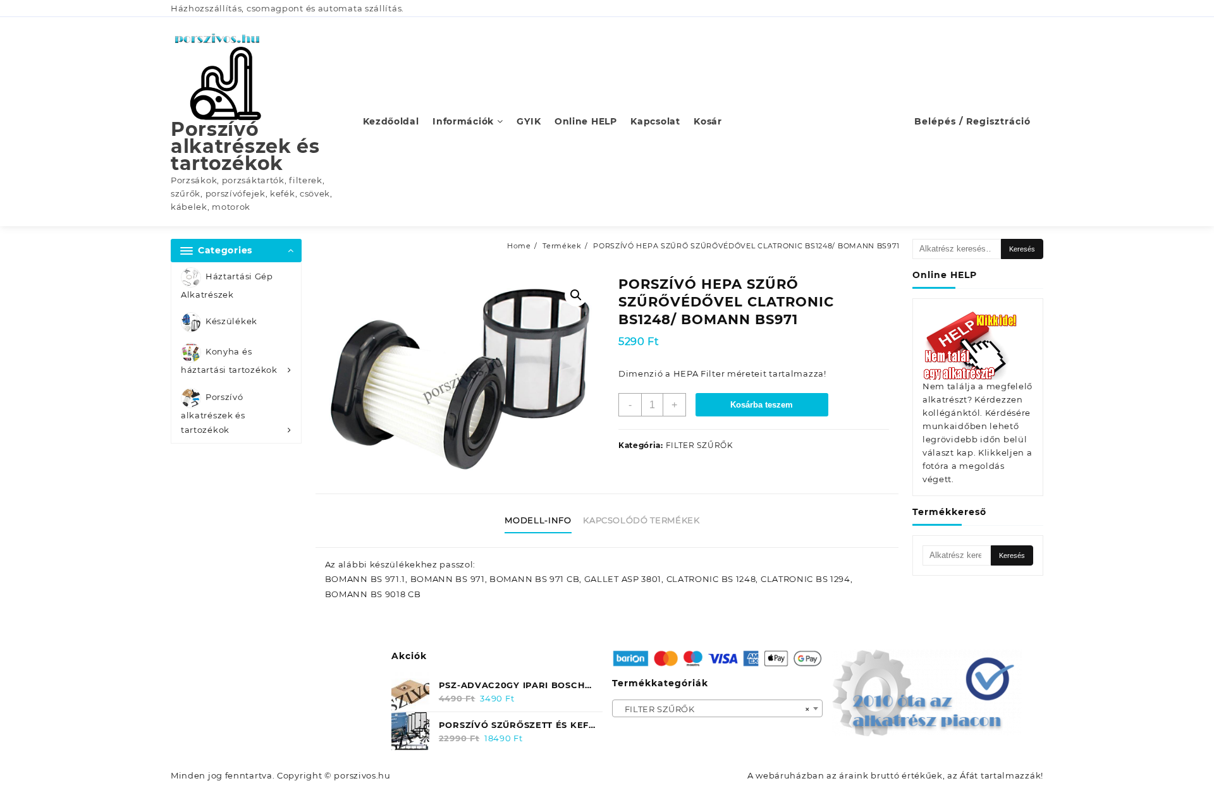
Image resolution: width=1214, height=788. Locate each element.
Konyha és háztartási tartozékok (229, 361)
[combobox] (717, 708)
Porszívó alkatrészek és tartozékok (245, 146)
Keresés (1022, 249)
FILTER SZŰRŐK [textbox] (714, 709)
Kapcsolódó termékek (641, 520)
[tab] (542, 521)
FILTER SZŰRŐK (699, 445)
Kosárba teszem (761, 404)
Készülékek (231, 322)
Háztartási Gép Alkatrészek (227, 285)
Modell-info (538, 520)
